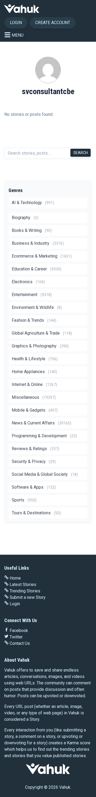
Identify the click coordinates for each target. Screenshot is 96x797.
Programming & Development (44, 435)
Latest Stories (23, 584)
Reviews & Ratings (35, 448)
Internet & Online (34, 384)
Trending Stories (25, 590)
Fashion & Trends (34, 320)
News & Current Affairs (41, 423)
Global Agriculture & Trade (42, 333)
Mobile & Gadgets (35, 410)
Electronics (28, 281)
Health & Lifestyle (35, 358)
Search (80, 153)
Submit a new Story (28, 597)
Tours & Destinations (36, 512)
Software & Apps (34, 487)
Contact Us (20, 643)
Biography (25, 217)
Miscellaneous (34, 397)
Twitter (16, 636)
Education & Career (36, 268)
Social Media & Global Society (45, 474)
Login (16, 22)
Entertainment (32, 294)
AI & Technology (33, 202)
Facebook (19, 630)
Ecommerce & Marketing (42, 256)
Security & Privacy (34, 461)
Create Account (52, 22)
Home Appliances (34, 371)
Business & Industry (38, 243)
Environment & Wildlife (37, 307)
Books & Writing (32, 230)
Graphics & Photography (40, 345)
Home (15, 578)
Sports (24, 500)
